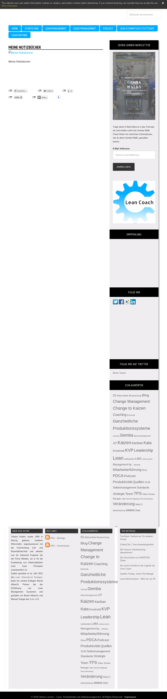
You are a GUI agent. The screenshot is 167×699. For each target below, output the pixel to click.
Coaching (119, 414)
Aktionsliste (122, 395)
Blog (145, 395)
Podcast (130, 476)
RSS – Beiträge (57, 538)
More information (9, 6)
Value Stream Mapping (130, 499)
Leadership (143, 450)
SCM (147, 482)
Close (163, 3)
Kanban (137, 443)
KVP (129, 450)
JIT (115, 443)
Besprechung (135, 395)
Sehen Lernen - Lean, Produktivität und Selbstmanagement (32, 11)
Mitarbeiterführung (127, 469)
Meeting (137, 465)
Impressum (130, 697)
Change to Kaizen (129, 408)
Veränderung (124, 504)
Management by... (123, 464)
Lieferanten (129, 459)
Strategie (119, 493)
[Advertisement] (34, 76)
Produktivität (122, 482)
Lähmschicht (147, 459)
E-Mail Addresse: (121, 148)
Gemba (126, 435)
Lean (118, 458)
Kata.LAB (34, 599)
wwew (130, 510)
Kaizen (124, 442)
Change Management (131, 401)
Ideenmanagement (142, 436)
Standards (143, 487)
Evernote (131, 415)
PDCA (118, 476)
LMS (138, 458)
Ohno (144, 470)
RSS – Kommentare (59, 546)
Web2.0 (139, 504)
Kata (148, 443)
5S (114, 395)
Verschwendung (146, 499)
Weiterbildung (119, 510)
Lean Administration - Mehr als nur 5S (138, 579)
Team (129, 493)
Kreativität (118, 450)
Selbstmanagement (124, 487)
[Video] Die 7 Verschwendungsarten (137, 544)
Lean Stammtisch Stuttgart (28, 577)
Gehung (116, 436)
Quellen (138, 482)
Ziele (137, 510)
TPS (138, 493)
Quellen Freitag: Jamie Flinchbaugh (136, 574)
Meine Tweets (119, 373)
